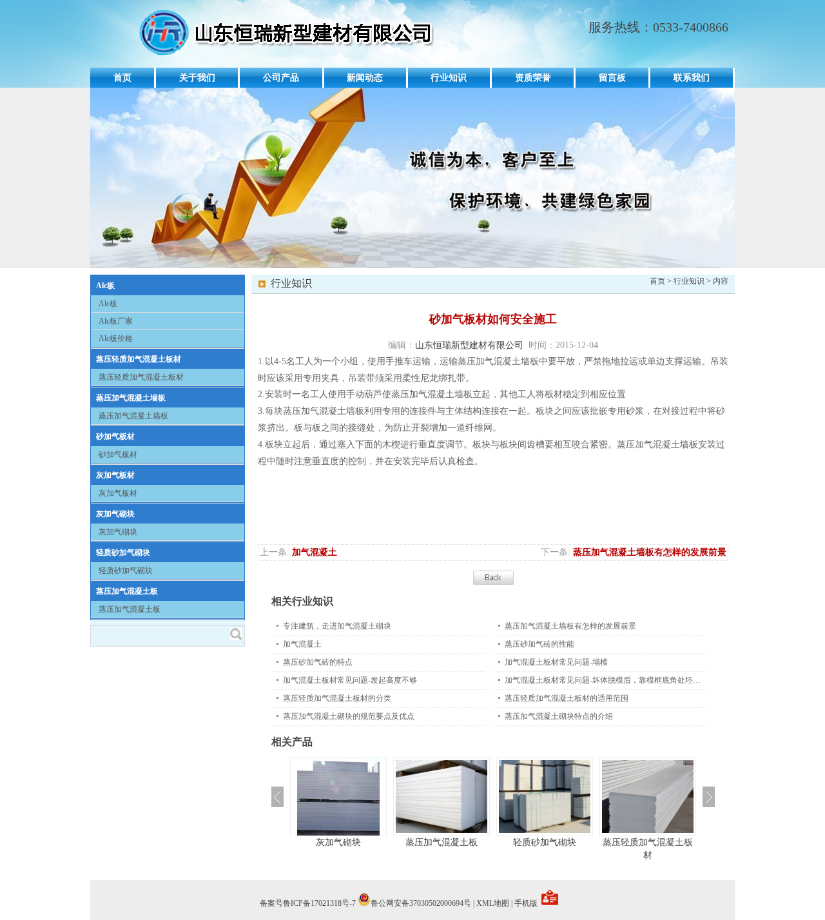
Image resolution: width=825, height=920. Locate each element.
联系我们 (692, 78)
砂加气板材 (115, 436)
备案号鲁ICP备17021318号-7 (308, 903)
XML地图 (492, 903)
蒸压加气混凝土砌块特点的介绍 (559, 716)
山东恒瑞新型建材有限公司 (469, 345)
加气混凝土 (314, 552)
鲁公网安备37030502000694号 (421, 903)
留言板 (612, 78)
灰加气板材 (115, 475)
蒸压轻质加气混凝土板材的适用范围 (566, 698)
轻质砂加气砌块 (123, 552)
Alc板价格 (116, 338)
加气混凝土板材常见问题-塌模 (556, 662)
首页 (122, 78)
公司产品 (281, 78)
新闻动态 (365, 78)
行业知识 (449, 78)
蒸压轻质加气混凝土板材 (138, 359)
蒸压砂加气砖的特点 (318, 662)
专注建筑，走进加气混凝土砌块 (337, 626)
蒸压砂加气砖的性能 (539, 644)
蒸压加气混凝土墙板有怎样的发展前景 (649, 552)
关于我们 (197, 78)
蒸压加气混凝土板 (127, 591)
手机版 (526, 903)
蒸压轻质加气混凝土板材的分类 (337, 698)
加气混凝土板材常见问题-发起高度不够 (350, 680)
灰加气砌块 (115, 513)
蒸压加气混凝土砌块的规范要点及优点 (348, 716)
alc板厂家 (116, 321)
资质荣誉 (533, 78)
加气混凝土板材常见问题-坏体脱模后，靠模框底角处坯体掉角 (606, 680)
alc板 (105, 285)
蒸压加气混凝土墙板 (131, 397)
